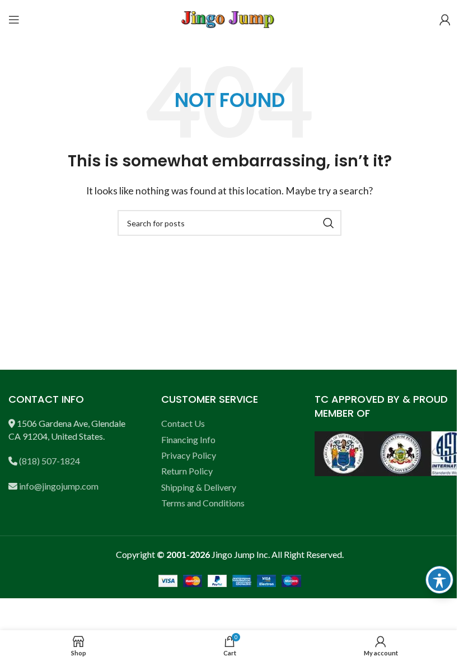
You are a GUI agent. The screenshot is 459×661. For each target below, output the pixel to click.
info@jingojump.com (59, 486)
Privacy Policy (188, 455)
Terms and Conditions (203, 502)
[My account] (445, 19)
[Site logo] (229, 18)
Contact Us (183, 423)
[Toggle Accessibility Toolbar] (439, 579)
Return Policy (187, 471)
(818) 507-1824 (49, 460)
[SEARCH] (328, 223)
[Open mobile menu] (14, 19)
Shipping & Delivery (198, 487)
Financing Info (188, 439)
